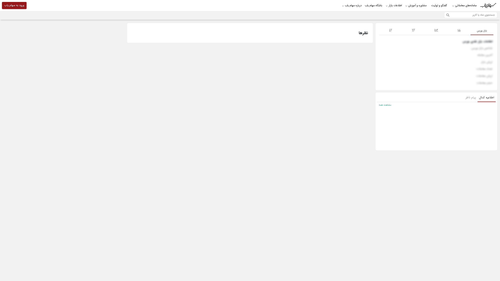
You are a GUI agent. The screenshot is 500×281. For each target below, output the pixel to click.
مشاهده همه (385, 105)
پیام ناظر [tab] (471, 97)
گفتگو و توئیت (439, 5)
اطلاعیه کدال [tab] (486, 97)
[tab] (482, 31)
